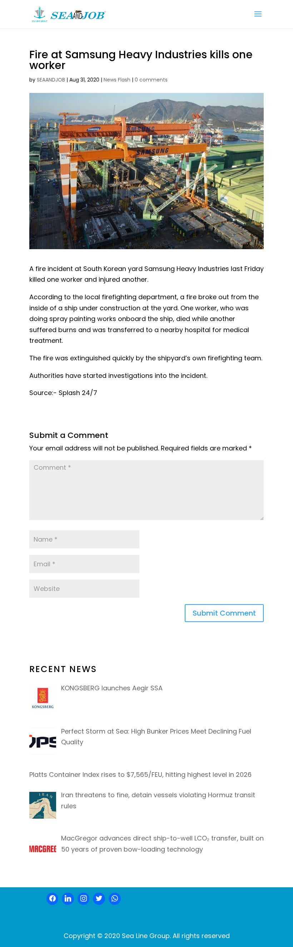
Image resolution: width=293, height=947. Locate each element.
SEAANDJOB (51, 79)
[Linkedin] (68, 899)
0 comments (151, 79)
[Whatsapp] (115, 899)
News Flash (117, 79)
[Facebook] (52, 899)
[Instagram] (83, 899)
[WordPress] (99, 899)
